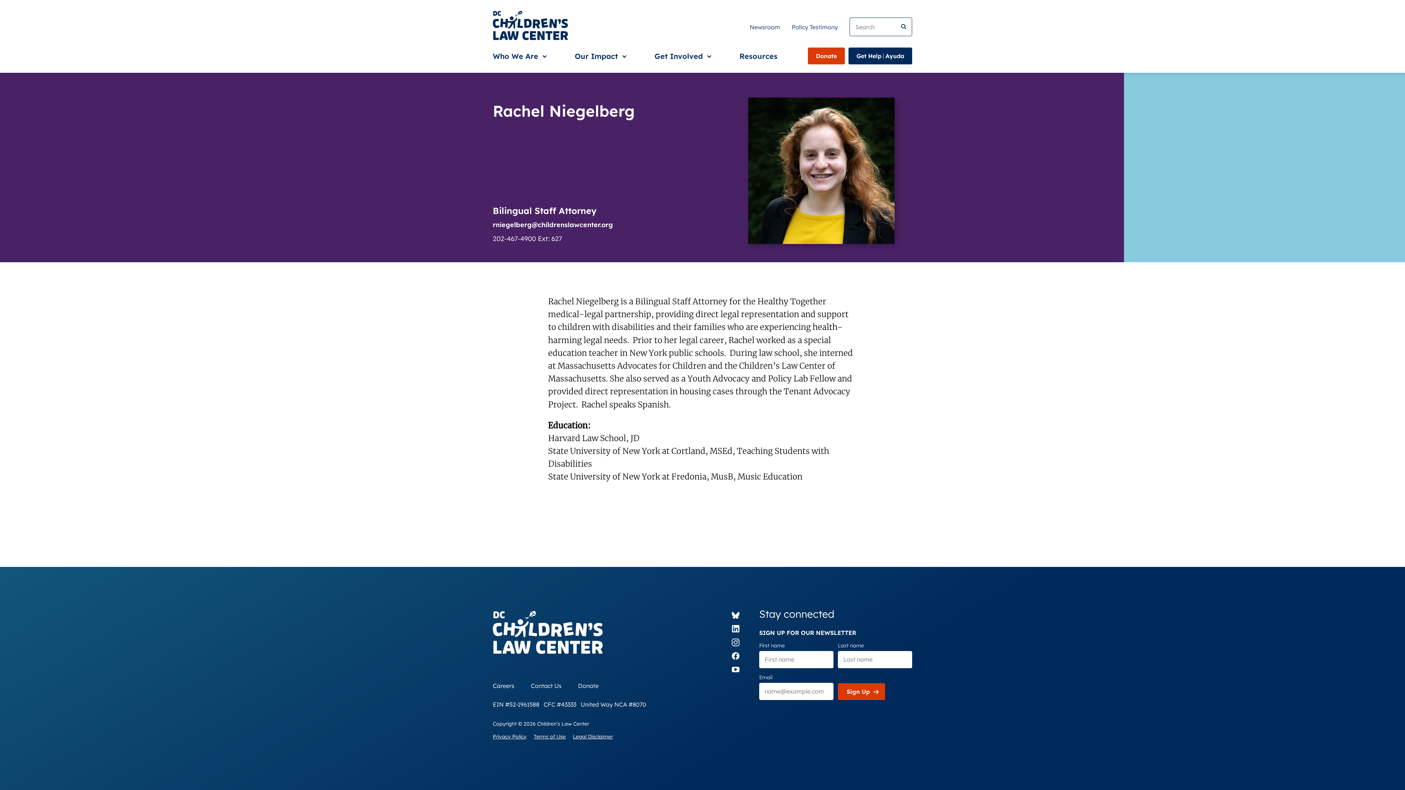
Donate (826, 56)
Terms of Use (550, 736)
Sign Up (858, 691)
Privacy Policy (510, 736)
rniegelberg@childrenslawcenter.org (553, 225)
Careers (503, 685)
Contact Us (546, 685)
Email (765, 677)
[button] (518, 56)
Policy (815, 27)
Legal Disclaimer (593, 736)
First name (772, 645)
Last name (851, 645)
